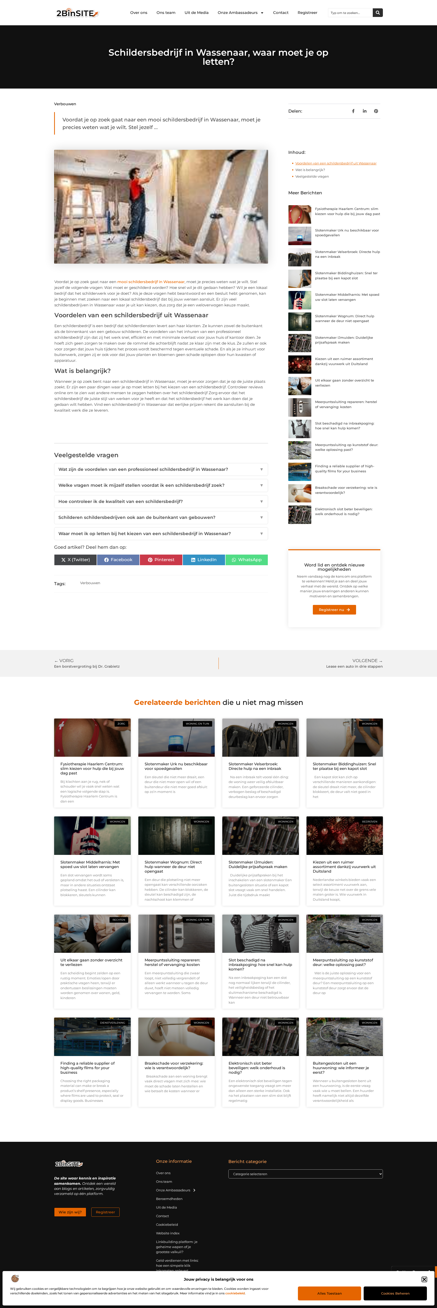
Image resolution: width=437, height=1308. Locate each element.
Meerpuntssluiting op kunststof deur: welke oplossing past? (343, 962)
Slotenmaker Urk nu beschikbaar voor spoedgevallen (176, 766)
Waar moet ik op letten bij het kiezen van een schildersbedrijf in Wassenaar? (161, 533)
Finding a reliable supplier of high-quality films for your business (87, 1068)
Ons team (166, 12)
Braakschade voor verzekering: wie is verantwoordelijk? (174, 1065)
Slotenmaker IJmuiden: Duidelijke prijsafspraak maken (258, 864)
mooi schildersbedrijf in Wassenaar (151, 281)
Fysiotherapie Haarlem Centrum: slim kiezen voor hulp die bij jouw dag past (92, 768)
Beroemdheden (169, 1199)
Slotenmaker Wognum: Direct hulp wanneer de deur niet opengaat (173, 867)
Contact (281, 12)
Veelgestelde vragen (312, 176)
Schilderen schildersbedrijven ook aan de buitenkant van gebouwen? (161, 517)
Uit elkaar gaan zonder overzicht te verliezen (91, 962)
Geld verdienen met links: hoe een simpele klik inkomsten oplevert (177, 1265)
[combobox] (350, 12)
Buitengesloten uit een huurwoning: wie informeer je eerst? (341, 1068)
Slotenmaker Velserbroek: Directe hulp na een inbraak (255, 766)
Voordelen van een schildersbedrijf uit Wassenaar (336, 163)
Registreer (307, 12)
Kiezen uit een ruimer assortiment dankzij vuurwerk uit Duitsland (344, 867)
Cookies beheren (395, 1293)
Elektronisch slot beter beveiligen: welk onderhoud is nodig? (257, 1068)
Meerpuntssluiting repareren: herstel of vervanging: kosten (172, 962)
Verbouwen (65, 103)
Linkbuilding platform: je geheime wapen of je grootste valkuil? (177, 1247)
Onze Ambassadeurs (238, 12)
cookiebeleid (235, 1293)
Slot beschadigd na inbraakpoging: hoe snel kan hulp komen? (260, 965)
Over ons (138, 12)
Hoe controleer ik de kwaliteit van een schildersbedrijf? (161, 501)
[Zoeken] (378, 12)
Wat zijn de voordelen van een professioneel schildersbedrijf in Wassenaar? (161, 469)
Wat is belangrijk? (310, 170)
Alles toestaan (329, 1293)
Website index (168, 1233)
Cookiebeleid (167, 1224)
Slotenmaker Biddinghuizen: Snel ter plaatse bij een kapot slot (344, 766)
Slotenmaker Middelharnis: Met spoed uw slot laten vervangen (90, 864)
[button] (424, 1279)
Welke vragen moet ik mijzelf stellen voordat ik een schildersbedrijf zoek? (161, 485)
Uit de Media (197, 12)
